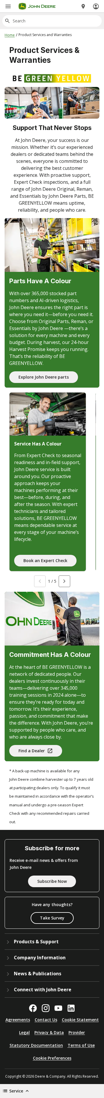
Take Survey (52, 918)
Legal (24, 1032)
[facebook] (33, 1008)
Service (16, 1091)
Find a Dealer (31, 750)
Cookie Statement (80, 1019)
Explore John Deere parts (43, 377)
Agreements (17, 1019)
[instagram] (45, 1008)
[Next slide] (64, 581)
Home (10, 35)
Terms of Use (81, 1045)
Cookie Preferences (52, 1058)
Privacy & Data (49, 1032)
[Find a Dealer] (83, 6)
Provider (76, 1032)
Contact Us (46, 1019)
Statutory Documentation (36, 1045)
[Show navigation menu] (8, 6)
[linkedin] (71, 1008)
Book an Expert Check (45, 560)
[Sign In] (96, 6)
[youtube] (58, 1008)
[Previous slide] (40, 581)
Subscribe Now (52, 881)
